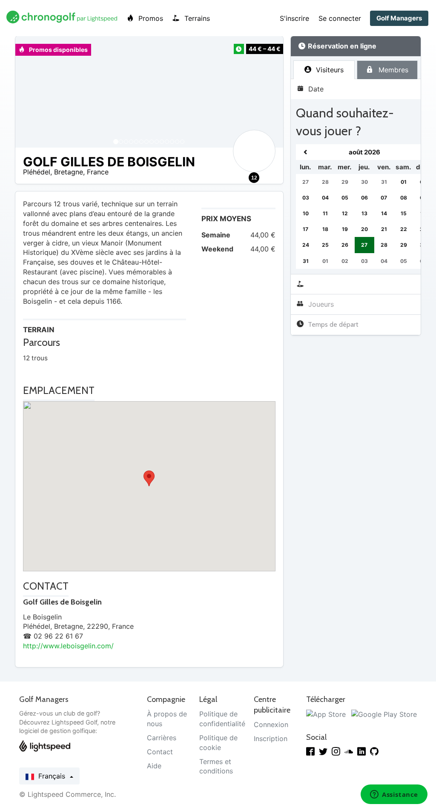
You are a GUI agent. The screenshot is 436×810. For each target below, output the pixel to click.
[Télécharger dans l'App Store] (326, 714)
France (98, 172)
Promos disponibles (58, 49)
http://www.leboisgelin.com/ (68, 646)
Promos (149, 18)
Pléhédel (36, 172)
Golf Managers (399, 18)
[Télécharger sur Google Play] (384, 714)
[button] (30, 92)
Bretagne (68, 172)
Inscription (270, 738)
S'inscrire (294, 18)
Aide (154, 766)
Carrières (161, 737)
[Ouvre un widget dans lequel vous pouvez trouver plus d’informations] (394, 795)
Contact (160, 751)
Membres (392, 70)
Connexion (271, 724)
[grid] (364, 206)
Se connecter (339, 18)
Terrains (196, 18)
